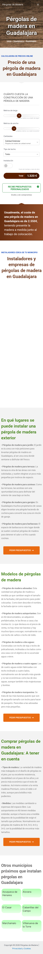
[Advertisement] (21, 306)
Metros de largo (10, 110)
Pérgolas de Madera (12, 4)
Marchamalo (9, 923)
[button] (21, 187)
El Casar (7, 907)
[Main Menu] (38, 4)
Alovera (27, 891)
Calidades (8, 136)
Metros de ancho (11, 123)
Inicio (9, 41)
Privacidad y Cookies (21, 948)
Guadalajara (18, 41)
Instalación (8, 160)
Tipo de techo (10, 149)
